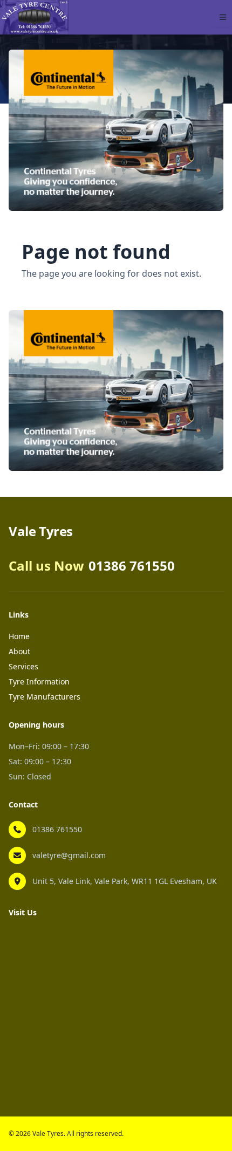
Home (19, 636)
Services (23, 666)
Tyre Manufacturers (44, 696)
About (19, 651)
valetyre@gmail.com (69, 855)
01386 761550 (57, 829)
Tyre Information (39, 681)
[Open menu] (222, 17)
